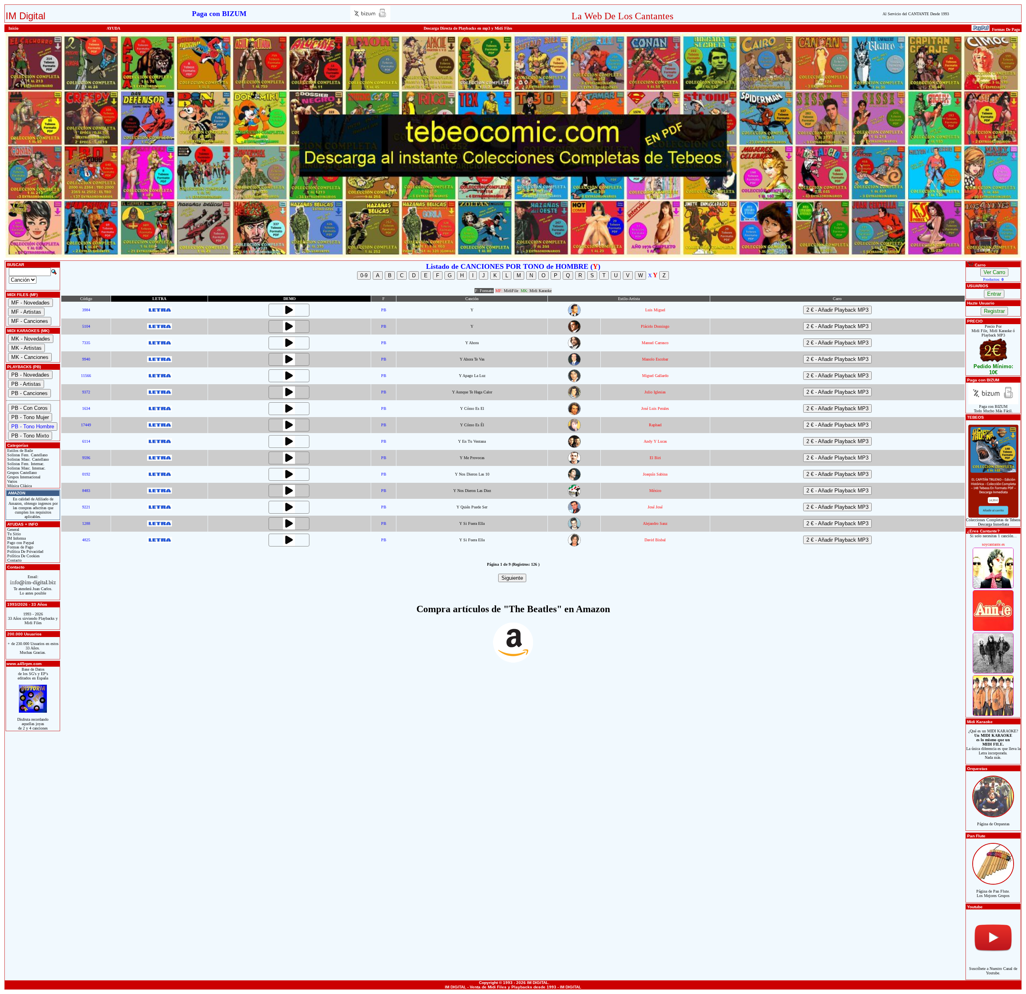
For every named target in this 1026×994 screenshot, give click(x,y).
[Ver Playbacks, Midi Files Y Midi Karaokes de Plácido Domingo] (574, 331)
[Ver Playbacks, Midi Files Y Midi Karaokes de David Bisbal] (574, 545)
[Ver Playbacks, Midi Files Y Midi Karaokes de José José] (574, 512)
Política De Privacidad (24, 551)
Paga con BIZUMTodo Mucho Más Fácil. (993, 408)
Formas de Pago (19, 547)
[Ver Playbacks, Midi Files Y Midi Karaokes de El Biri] (574, 463)
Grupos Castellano (21, 472)
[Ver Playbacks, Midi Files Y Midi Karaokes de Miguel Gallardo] (574, 381)
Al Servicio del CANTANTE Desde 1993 (916, 14)
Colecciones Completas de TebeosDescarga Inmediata (993, 522)
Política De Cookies (23, 556)
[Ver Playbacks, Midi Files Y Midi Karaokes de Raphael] (574, 430)
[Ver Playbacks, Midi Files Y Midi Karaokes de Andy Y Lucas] (574, 446)
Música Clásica (19, 486)
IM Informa (16, 538)
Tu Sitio (13, 534)
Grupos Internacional (23, 477)
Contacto (14, 560)
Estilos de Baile (19, 450)
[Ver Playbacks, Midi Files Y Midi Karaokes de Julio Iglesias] (574, 397)
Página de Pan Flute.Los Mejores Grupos (993, 893)
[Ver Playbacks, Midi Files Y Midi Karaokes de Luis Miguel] (574, 315)
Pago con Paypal (20, 542)
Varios (11, 481)
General (12, 529)
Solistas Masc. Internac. (26, 468)
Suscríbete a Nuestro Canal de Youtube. (993, 970)
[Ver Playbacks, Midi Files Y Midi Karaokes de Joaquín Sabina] (574, 479)
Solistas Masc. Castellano (27, 459)
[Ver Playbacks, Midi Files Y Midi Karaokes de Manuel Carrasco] (574, 348)
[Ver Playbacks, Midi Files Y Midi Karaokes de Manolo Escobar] (574, 364)
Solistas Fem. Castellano (27, 455)
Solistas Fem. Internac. (25, 464)
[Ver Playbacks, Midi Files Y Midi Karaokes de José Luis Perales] (574, 413)
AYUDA (113, 28)
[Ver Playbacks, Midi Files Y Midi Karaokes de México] (574, 496)
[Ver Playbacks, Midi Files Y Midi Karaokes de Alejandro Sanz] (574, 528)
